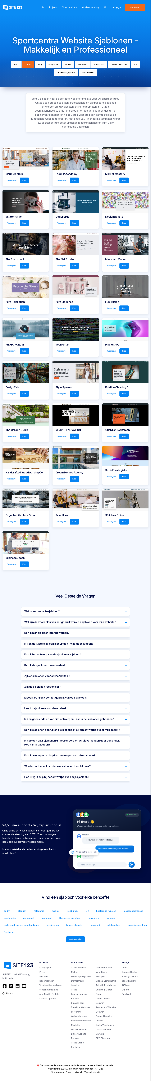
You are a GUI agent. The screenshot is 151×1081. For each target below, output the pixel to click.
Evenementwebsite (81, 1020)
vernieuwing (93, 918)
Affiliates (126, 985)
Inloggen (117, 7)
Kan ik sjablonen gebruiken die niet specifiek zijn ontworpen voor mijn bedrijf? (72, 729)
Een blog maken (104, 989)
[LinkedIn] (17, 986)
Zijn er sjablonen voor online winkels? (47, 676)
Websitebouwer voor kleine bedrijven (104, 972)
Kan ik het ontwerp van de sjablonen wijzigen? (52, 654)
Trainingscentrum (130, 976)
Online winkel (88, 72)
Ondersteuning (90, 7)
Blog (40, 64)
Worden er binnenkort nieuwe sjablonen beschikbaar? (57, 766)
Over (124, 967)
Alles (16, 64)
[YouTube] (24, 986)
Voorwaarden (57, 1072)
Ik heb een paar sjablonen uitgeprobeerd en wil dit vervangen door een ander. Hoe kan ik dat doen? (72, 742)
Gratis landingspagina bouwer (79, 994)
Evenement (83, 64)
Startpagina (45, 967)
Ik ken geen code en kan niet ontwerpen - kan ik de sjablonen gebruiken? (69, 719)
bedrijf (7, 910)
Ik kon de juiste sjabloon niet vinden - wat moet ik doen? (58, 643)
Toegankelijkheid (92, 1072)
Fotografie (53, 64)
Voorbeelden (69, 7)
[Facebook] (5, 986)
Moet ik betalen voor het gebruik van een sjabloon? (55, 697)
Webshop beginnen (81, 976)
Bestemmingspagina (66, 72)
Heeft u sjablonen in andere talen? (45, 708)
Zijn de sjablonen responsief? (42, 686)
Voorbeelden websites (51, 985)
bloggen (22, 910)
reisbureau (73, 910)
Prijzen (53, 7)
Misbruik (78, 1072)
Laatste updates (47, 998)
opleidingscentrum (137, 925)
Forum (99, 994)
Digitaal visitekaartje (106, 980)
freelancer (9, 932)
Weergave (12, 180)
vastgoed (46, 918)
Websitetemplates (48, 989)
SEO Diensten (103, 1038)
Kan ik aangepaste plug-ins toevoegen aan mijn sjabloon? (59, 755)
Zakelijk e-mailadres (106, 985)
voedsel (111, 918)
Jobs (129, 980)
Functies (43, 976)
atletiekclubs (113, 925)
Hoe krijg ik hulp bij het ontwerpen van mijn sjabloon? (56, 777)
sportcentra (10, 918)
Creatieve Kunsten (119, 64)
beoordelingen (46, 980)
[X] (11, 986)
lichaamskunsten (74, 925)
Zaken (28, 64)
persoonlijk (28, 918)
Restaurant (99, 64)
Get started (135, 7)
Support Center (129, 972)
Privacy (69, 1072)
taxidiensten (52, 925)
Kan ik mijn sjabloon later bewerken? (46, 632)
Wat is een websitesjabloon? (42, 611)
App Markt (49, 994)
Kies (24, 180)
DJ (87, 910)
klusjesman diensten (69, 918)
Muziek (68, 64)
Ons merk (127, 994)
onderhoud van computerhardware (21, 925)
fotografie (39, 910)
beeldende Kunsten (106, 910)
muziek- (56, 910)
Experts (125, 989)
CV (135, 64)
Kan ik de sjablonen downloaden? (44, 665)
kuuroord (95, 925)
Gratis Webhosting (105, 1025)
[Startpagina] (43, 7)
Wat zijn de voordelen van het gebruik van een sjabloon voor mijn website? (70, 622)
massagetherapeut (133, 910)
